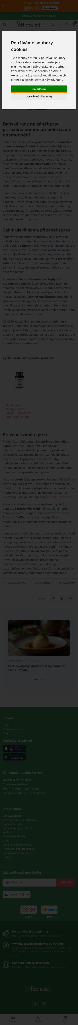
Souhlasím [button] (39, 88)
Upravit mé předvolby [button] (39, 96)
